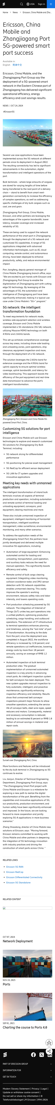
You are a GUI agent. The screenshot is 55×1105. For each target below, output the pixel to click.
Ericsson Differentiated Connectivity (24, 877)
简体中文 (17, 64)
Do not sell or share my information (21, 1096)
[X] (41, 1054)
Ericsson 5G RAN (14, 866)
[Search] (21, 4)
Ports (6, 984)
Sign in (41, 4)
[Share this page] (49, 1051)
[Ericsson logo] (4, 4)
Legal (44, 1088)
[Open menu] (51, 4)
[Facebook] (33, 1054)
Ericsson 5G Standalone (18, 882)
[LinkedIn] (50, 1054)
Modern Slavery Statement (16, 1088)
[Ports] (27, 964)
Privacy (35, 1088)
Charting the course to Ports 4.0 (25, 1027)
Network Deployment (18, 941)
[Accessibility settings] (49, 1042)
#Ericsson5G (8, 112)
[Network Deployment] (27, 920)
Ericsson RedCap (14, 872)
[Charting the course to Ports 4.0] (27, 1007)
